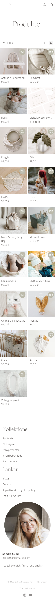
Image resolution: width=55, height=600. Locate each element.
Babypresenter (10, 450)
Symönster (8, 438)
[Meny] (3, 4)
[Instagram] (25, 595)
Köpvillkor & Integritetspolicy (18, 490)
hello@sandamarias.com (16, 557)
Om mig (6, 484)
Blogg (5, 478)
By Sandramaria (22, 581)
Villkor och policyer (27, 588)
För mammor (9, 461)
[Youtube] (30, 595)
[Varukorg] (51, 4)
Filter (9, 43)
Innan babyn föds (12, 455)
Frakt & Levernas (11, 496)
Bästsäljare (8, 444)
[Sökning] (10, 4)
